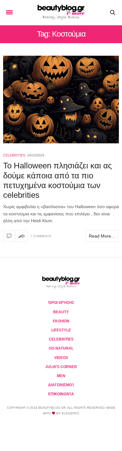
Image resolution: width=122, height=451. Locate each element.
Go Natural (61, 348)
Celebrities (14, 155)
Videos (61, 358)
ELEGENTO (70, 413)
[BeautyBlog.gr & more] (61, 12)
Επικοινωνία (61, 394)
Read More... (102, 235)
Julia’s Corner (61, 367)
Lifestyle (61, 330)
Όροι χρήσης (61, 302)
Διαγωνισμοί (61, 385)
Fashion (61, 321)
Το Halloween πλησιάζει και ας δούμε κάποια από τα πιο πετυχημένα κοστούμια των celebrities (57, 180)
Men (61, 376)
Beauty (61, 312)
